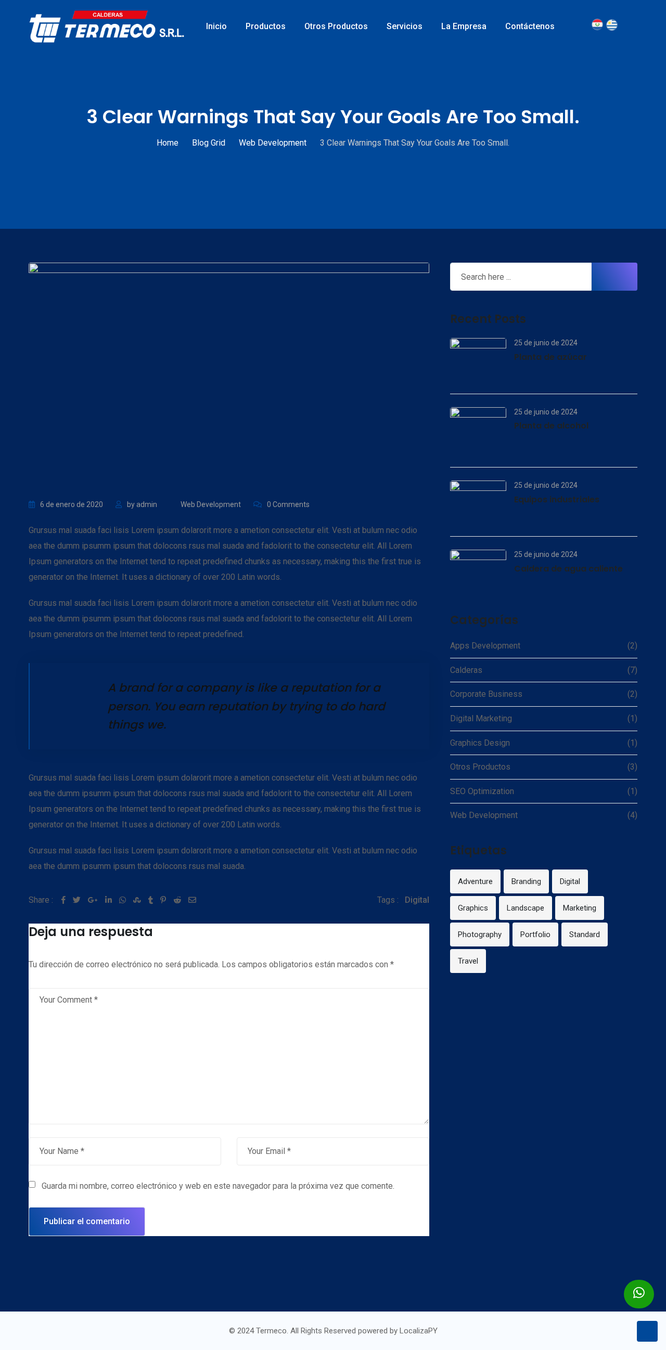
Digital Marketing (481, 718)
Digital (417, 900)
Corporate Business (486, 694)
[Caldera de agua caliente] (478, 571)
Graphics (473, 908)
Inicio (216, 26)
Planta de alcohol (551, 426)
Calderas (466, 670)
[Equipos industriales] (478, 502)
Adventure (475, 881)
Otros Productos (336, 26)
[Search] (585, 26)
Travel (468, 961)
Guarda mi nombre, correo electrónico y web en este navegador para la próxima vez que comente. (218, 1186)
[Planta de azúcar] (478, 359)
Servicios (404, 26)
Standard (584, 934)
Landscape (525, 908)
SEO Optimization (482, 791)
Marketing (579, 908)
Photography (480, 934)
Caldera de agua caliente (568, 569)
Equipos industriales (556, 499)
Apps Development (485, 646)
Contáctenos (530, 26)
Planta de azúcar (550, 357)
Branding (526, 881)
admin (146, 504)
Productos (266, 26)
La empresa (463, 26)
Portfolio (535, 934)
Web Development (211, 504)
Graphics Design (480, 743)
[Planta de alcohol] (478, 431)
